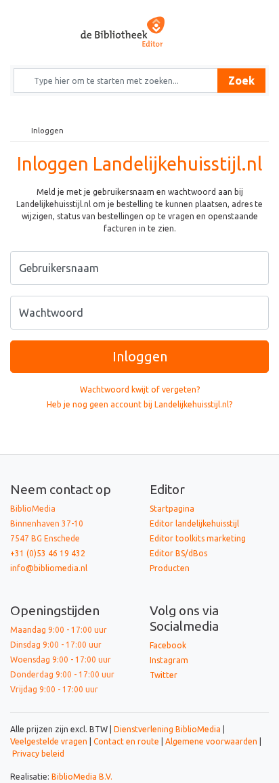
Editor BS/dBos (178, 553)
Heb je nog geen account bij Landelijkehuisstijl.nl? (139, 404)
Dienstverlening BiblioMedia (168, 729)
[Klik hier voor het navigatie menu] (35, 11)
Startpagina (172, 508)
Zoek (241, 80)
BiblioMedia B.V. (81, 776)
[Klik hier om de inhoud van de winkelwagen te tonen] (244, 11)
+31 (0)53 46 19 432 (47, 553)
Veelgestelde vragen (48, 741)
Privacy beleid (38, 753)
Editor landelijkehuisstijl (194, 523)
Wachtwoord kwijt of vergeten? (140, 389)
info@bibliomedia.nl (48, 568)
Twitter (163, 675)
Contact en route (126, 741)
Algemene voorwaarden (211, 741)
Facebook (168, 645)
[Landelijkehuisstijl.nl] (139, 31)
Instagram (169, 660)
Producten (170, 568)
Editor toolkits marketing (198, 538)
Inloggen (139, 356)
